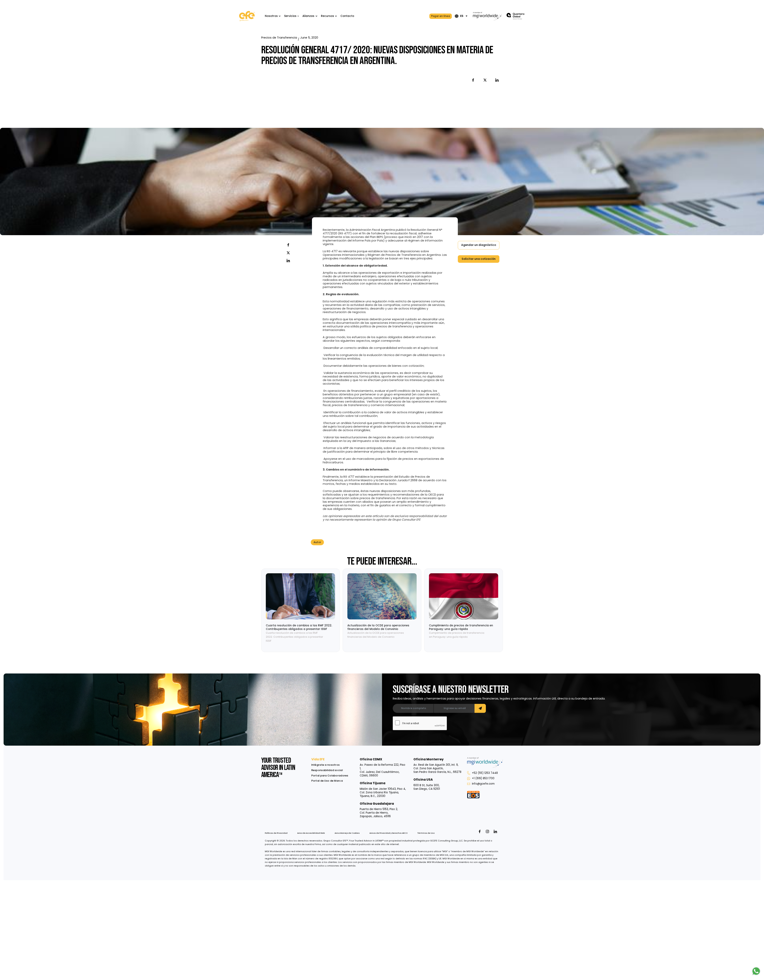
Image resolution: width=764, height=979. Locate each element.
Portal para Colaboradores (329, 775)
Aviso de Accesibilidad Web (311, 833)
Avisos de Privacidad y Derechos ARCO (388, 833)
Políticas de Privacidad (276, 833)
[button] (272, 16)
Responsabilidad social (327, 770)
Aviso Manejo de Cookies (347, 833)
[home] (247, 16)
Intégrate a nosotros (325, 765)
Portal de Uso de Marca (327, 780)
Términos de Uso (426, 833)
